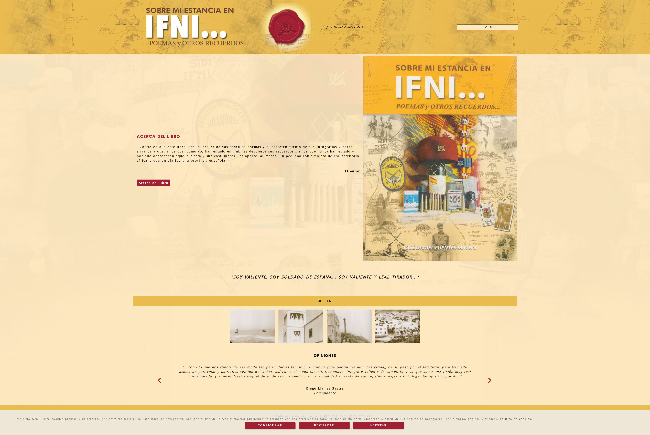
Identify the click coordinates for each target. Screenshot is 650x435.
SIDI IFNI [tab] (325, 301)
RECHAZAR (324, 425)
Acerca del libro (153, 183)
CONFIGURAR (270, 425)
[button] (162, 386)
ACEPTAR (378, 425)
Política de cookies (515, 418)
